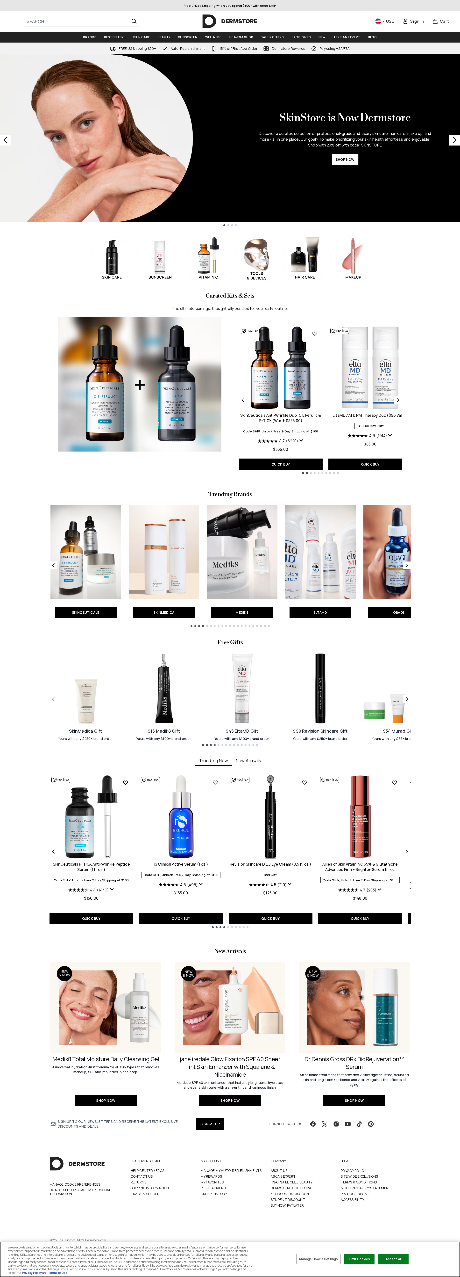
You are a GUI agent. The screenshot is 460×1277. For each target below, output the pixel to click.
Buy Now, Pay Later (287, 1205)
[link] (413, 21)
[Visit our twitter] (324, 1124)
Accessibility (352, 1199)
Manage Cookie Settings (318, 1259)
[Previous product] (243, 400)
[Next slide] (454, 140)
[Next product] (398, 400)
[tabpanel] (230, 851)
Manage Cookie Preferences (75, 1184)
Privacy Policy (353, 1170)
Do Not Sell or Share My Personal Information (80, 1192)
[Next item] (407, 851)
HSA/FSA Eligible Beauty (292, 1182)
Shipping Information (150, 1188)
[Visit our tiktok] (359, 1124)
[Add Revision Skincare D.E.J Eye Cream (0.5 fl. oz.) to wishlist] (305, 782)
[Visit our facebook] (313, 1124)
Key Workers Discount (291, 1193)
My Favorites (212, 1182)
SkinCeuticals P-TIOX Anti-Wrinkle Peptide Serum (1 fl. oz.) (91, 866)
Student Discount (288, 1199)
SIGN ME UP (210, 1124)
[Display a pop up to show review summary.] (301, 441)
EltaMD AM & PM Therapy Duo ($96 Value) (370, 415)
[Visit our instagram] (336, 1124)
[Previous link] (53, 565)
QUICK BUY (280, 464)
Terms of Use (57, 1273)
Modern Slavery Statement (366, 1188)
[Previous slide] (5, 140)
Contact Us (142, 1176)
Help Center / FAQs (147, 1170)
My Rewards (211, 1176)
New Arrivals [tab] (248, 760)
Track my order (145, 1193)
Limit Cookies (359, 1259)
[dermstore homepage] (230, 21)
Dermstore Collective (291, 1188)
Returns (138, 1182)
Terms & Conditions (359, 1182)
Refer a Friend (213, 1188)
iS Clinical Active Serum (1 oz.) (181, 864)
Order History (214, 1193)
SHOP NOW (345, 159)
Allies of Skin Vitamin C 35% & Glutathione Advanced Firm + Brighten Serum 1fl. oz (360, 866)
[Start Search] (134, 21)
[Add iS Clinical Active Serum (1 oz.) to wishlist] (215, 782)
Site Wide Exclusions (359, 1176)
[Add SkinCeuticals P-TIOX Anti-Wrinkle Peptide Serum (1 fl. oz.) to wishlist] (125, 782)
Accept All (394, 1259)
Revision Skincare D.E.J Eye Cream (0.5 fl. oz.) (270, 864)
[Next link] (407, 565)
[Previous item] (53, 851)
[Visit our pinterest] (371, 1124)
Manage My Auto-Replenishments (231, 1170)
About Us (279, 1170)
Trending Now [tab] (213, 760)
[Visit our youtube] (348, 1124)
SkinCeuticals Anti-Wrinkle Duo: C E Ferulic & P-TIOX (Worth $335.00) (280, 418)
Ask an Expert (283, 1176)
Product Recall (355, 1193)
